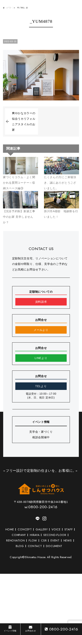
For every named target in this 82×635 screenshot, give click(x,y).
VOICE (56, 529)
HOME (9, 529)
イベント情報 (10, 631)
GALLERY (42, 529)
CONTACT (35, 546)
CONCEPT (25, 529)
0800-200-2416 (63, 629)
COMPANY (19, 535)
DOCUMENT (54, 546)
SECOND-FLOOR (54, 535)
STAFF (68, 529)
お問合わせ (30, 631)
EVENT (55, 540)
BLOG (20, 546)
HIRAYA (34, 535)
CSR (44, 540)
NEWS (67, 540)
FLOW (33, 540)
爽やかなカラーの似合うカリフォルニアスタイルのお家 (23, 121)
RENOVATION (15, 540)
